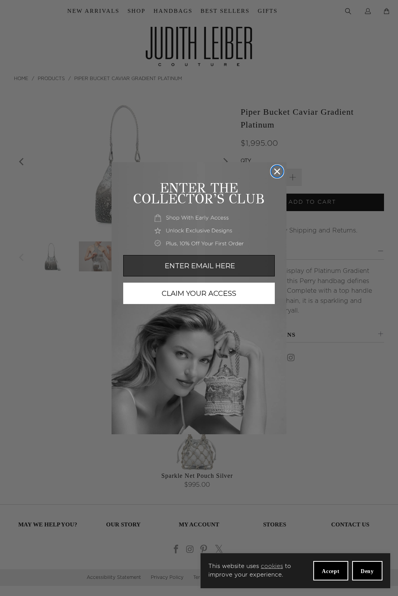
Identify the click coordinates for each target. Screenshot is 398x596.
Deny (367, 571)
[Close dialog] (277, 171)
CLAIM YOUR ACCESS (199, 293)
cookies (272, 566)
